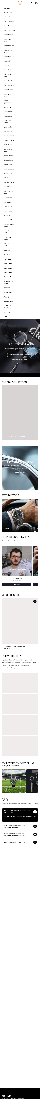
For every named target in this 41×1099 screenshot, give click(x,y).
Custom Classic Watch (8, 75)
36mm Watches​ (8, 263)
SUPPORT (7, 288)
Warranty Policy (8, 301)
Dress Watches (8, 116)
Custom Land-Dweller (8, 95)
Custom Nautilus (8, 81)
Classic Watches (8, 111)
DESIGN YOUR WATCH (8, 282)
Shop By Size (7, 255)
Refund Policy (8, 292)
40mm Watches (8, 272)
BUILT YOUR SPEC (20, 473)
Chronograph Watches (7, 121)
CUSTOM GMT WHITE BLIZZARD (13, 646)
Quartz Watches (8, 145)
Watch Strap (7, 250)
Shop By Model (8, 12)
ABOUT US (7, 312)
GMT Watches (8, 131)
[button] (5, 574)
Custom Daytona (8, 34)
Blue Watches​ (7, 202)
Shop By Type (8, 107)
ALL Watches (7, 17)
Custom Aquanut (8, 65)
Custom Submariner (9, 30)
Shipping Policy (8, 297)
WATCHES (7, 8)
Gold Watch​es (7, 178)
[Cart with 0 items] (36, 3)
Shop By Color (8, 173)
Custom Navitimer (9, 85)
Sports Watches (8, 127)
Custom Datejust (8, 26)
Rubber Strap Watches (7, 238)
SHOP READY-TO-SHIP (19, 360)
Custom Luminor (8, 90)
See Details (17, 584)
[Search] (32, 3)
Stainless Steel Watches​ (8, 150)
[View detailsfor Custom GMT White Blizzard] (20, 621)
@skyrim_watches (10, 765)
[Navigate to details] (36, 437)
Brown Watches (8, 211)
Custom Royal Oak (9, 56)
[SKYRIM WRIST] (20, 3)
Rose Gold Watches (9, 182)
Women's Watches (9, 169)
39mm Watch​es (8, 268)
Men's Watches (8, 164)
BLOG (5, 316)
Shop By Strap (8, 215)
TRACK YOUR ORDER (8, 306)
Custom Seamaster (9, 21)
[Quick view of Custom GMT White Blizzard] (35, 601)
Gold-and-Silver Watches (8, 192)
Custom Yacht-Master (8, 40)
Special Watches (8, 160)
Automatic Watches (9, 140)
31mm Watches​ (8, 259)
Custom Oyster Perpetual (8, 51)
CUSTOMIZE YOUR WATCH (19, 355)
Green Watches (8, 206)
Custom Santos (8, 70)
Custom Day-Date (9, 45)
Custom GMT (7, 61)
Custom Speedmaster (7, 102)
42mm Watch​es (8, 277)
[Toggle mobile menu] (9, 2)
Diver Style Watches (9, 136)
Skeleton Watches (8, 155)
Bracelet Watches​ (8, 220)
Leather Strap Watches (7, 232)
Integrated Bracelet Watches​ (9, 225)
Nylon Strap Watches (7, 245)
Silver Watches (8, 187)
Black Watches (8, 197)
